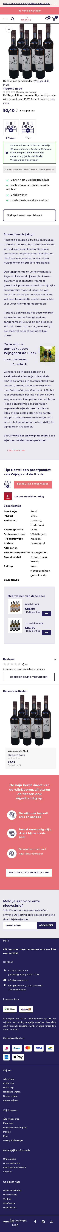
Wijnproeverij (10, 1194)
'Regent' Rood (16, 754)
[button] (4, 19)
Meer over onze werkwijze (26, 872)
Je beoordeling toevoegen (28, 677)
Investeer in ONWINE (14, 1167)
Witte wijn (8, 1087)
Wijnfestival (9, 1203)
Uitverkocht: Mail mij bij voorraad (29, 169)
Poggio (7, 1131)
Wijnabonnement (12, 1190)
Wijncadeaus (10, 1207)
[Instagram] (43, 1221)
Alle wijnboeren (11, 1119)
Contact (7, 1171)
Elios (5, 1136)
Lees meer (13, 451)
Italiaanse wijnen (12, 1091)
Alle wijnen (8, 1079)
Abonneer (46, 925)
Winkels (7, 1199)
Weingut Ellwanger (13, 1140)
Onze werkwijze (11, 1163)
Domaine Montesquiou (15, 1127)
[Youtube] (51, 1221)
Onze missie (9, 1159)
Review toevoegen (26, 92)
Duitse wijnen (10, 1096)
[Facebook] (35, 1221)
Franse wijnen (10, 1100)
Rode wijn (8, 1083)
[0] (54, 19)
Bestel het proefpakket (33, 484)
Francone (8, 1123)
